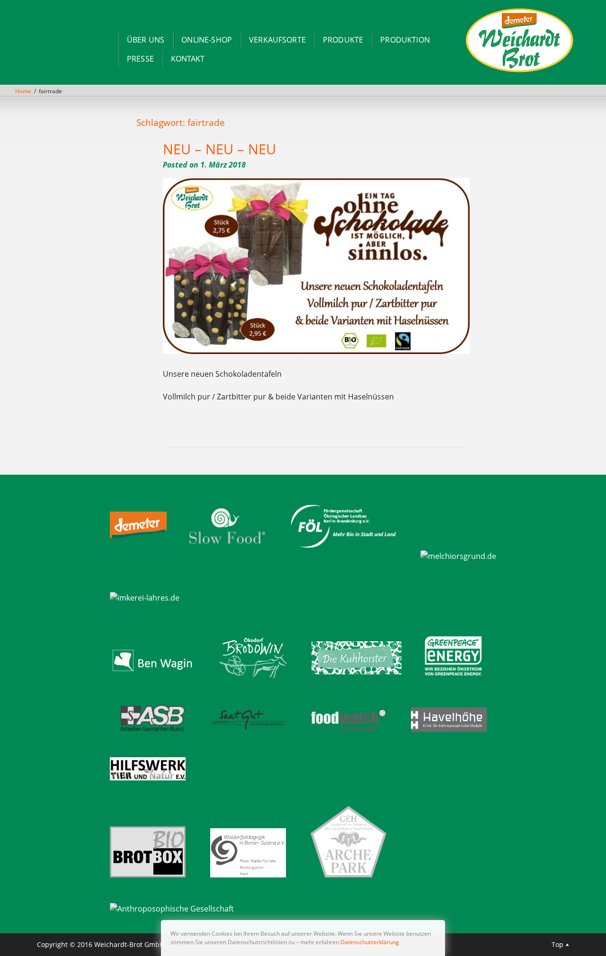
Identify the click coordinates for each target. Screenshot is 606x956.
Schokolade (235, 429)
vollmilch (261, 429)
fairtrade (183, 429)
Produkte (343, 40)
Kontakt (188, 58)
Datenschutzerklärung (369, 942)
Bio (177, 429)
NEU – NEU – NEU (219, 149)
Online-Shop (206, 40)
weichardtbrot (282, 429)
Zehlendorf (316, 429)
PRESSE (140, 58)
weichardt (271, 429)
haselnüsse (201, 429)
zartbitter (307, 429)
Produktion (405, 40)
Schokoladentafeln (248, 429)
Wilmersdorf (295, 429)
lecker (218, 429)
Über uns (145, 40)
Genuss (192, 429)
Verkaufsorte (277, 40)
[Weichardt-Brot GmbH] (519, 71)
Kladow (211, 429)
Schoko (226, 429)
